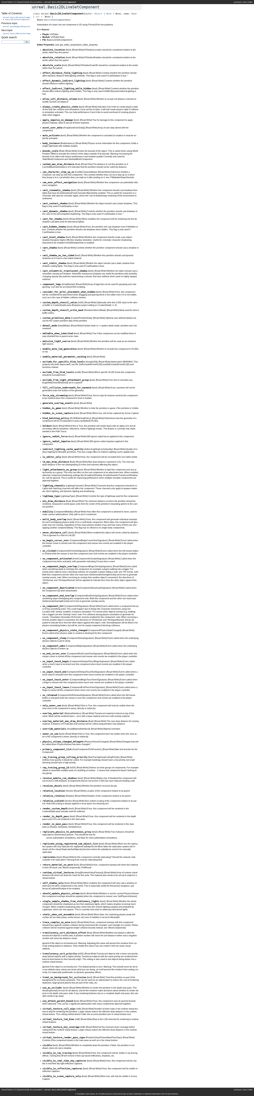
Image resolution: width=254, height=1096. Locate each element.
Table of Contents (11, 13)
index (250, 2)
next (244, 2)
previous (237, 2)
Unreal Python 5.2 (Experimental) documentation (21, 2)
